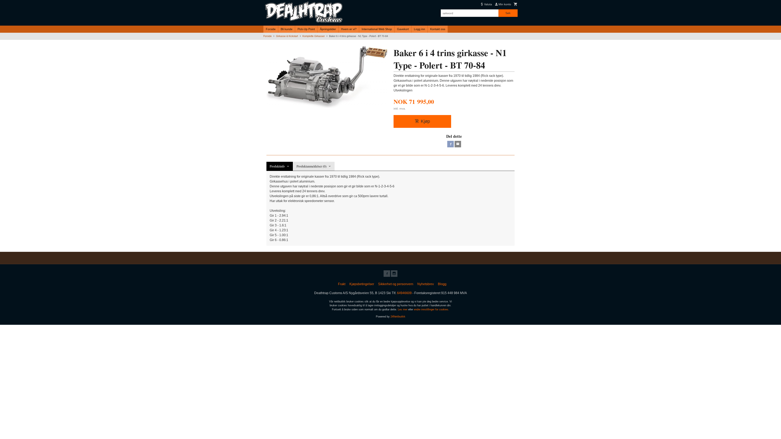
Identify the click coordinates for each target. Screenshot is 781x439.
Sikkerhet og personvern (395, 284)
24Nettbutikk (397, 316)
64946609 (404, 293)
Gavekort (403, 29)
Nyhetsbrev (425, 284)
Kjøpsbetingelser (361, 284)
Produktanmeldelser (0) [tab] (311, 166)
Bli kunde (286, 29)
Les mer (403, 309)
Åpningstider (328, 29)
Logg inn (419, 29)
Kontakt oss (437, 29)
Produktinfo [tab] (277, 166)
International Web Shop (377, 29)
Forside (271, 29)
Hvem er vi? (349, 29)
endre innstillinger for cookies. (431, 309)
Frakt (341, 284)
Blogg (442, 284)
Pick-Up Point (306, 29)
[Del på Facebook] (450, 144)
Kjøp (425, 121)
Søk (507, 13)
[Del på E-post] (458, 144)
